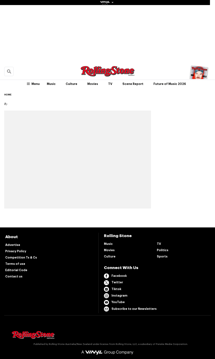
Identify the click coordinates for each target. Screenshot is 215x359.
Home (8, 95)
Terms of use (15, 263)
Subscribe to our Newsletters (134, 308)
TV (110, 83)
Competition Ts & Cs (21, 257)
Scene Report (132, 83)
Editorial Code (16, 270)
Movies (92, 83)
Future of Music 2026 (169, 83)
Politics (162, 250)
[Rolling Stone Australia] (107, 74)
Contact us (13, 276)
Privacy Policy (15, 251)
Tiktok (116, 289)
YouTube (118, 302)
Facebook (119, 275)
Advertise (12, 244)
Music (51, 83)
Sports (162, 256)
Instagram (119, 295)
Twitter (117, 282)
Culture (71, 83)
